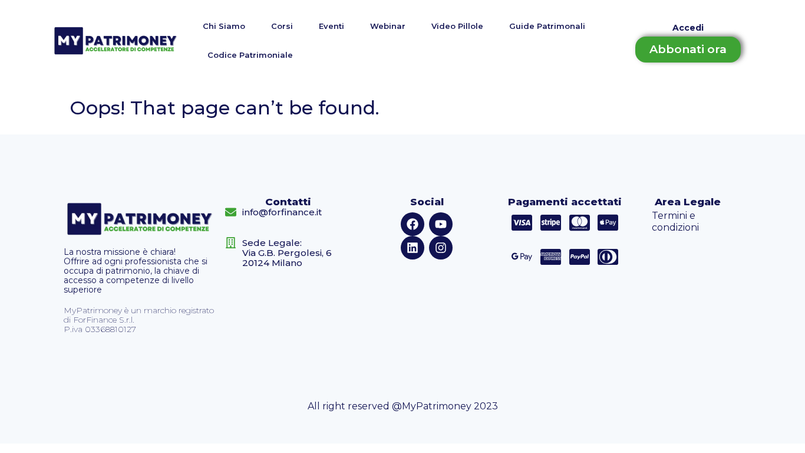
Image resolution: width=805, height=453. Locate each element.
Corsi (282, 26)
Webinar (387, 26)
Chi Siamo (224, 26)
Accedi (688, 27)
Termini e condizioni (675, 221)
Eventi (331, 26)
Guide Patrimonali (547, 26)
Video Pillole (457, 26)
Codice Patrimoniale (250, 55)
